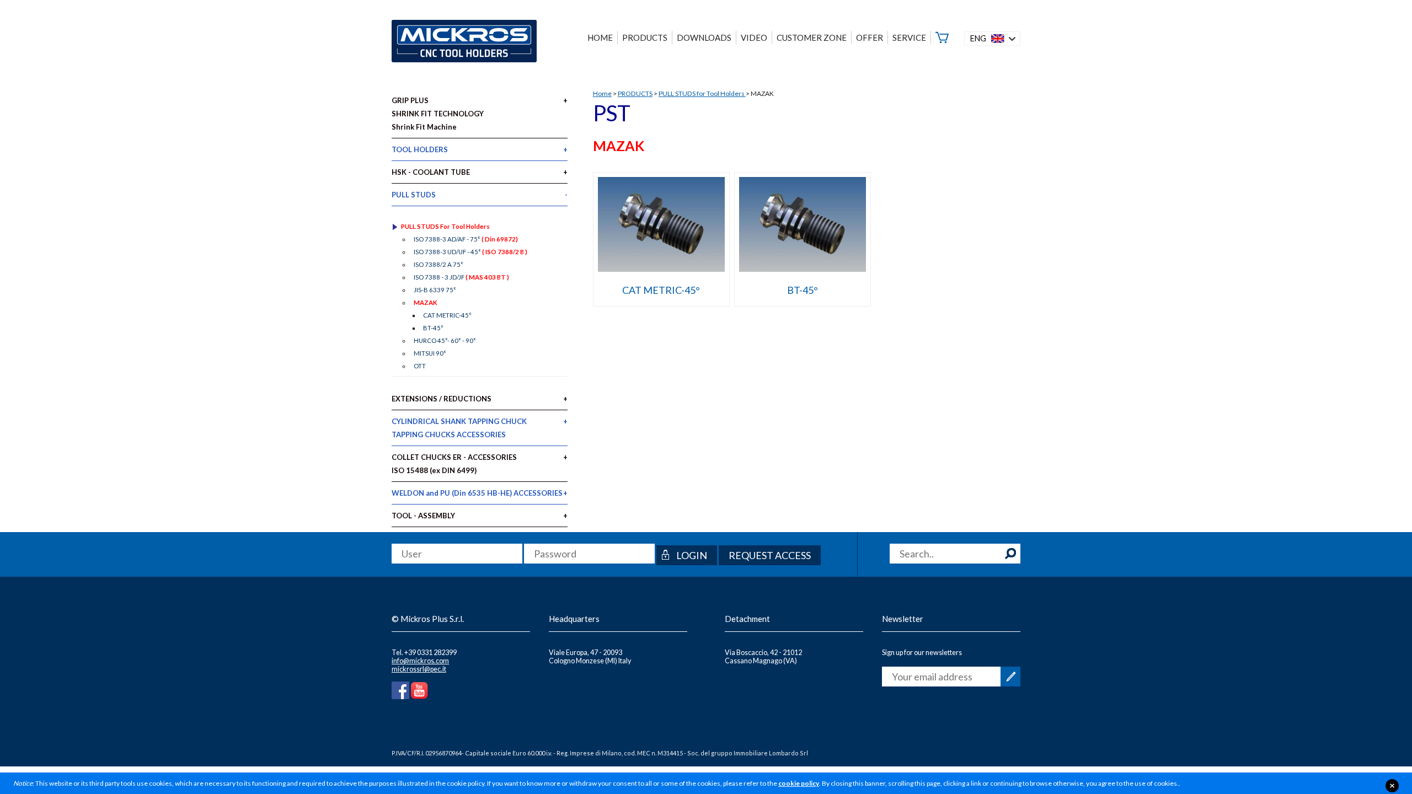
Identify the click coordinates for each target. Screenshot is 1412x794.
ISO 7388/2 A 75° (438, 264)
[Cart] (942, 37)
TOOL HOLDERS (420, 149)
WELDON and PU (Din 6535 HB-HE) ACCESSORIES (477, 493)
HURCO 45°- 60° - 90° (445, 340)
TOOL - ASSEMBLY (423, 515)
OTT (420, 365)
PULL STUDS (414, 194)
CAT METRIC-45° (661, 290)
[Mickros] (464, 42)
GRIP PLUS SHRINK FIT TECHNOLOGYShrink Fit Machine (438, 113)
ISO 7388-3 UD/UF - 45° (470, 251)
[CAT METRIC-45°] (661, 268)
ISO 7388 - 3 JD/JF (461, 277)
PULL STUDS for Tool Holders (702, 93)
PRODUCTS (635, 93)
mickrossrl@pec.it (419, 669)
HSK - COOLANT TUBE (431, 172)
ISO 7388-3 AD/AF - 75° (466, 239)
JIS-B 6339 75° (435, 289)
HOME (600, 37)
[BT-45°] (802, 268)
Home (602, 93)
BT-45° (802, 290)
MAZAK (425, 302)
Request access (770, 555)
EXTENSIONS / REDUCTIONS (441, 398)
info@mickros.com (420, 661)
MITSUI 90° (430, 353)
